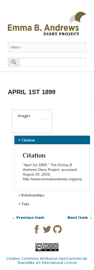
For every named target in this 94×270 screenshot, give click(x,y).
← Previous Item (28, 217)
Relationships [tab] (32, 195)
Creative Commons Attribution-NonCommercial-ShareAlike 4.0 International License (47, 260)
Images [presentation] (24, 115)
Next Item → (80, 217)
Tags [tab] (25, 204)
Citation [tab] (28, 140)
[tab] (24, 116)
